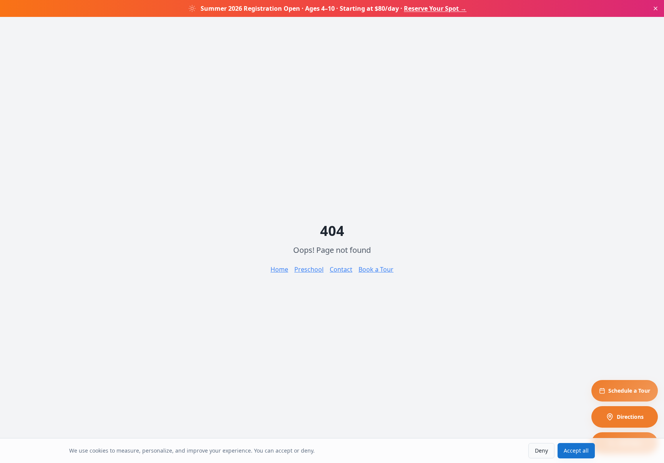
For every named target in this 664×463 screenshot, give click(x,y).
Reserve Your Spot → (435, 8)
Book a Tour (376, 269)
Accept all (576, 450)
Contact (341, 269)
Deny (541, 450)
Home (279, 269)
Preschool (309, 269)
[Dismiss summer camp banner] (655, 8)
